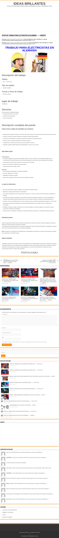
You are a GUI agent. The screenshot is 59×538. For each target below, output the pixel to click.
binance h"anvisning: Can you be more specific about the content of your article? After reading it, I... (28, 488)
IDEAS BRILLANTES (29, 3)
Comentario (5, 314)
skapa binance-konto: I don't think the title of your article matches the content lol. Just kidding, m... (27, 499)
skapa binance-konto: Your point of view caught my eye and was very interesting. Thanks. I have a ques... (29, 467)
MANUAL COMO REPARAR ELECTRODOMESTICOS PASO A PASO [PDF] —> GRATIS (48, 299)
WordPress (27, 532)
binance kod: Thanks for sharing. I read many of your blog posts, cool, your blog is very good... (27, 478)
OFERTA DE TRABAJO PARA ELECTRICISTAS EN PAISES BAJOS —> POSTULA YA (20, 401)
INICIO (4, 514)
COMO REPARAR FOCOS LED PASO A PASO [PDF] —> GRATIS (23, 405)
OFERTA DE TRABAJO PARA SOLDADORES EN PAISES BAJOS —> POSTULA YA (48, 261)
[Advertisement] (29, 19)
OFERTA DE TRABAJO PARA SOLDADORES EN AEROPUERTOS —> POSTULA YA (29, 299)
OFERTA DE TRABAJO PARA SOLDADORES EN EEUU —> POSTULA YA (9, 299)
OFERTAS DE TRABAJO (7, 517)
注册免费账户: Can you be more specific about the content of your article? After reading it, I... (26, 457)
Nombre (4, 327)
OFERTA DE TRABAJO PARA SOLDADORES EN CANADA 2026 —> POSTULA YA (29, 280)
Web (3, 337)
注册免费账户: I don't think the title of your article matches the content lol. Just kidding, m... (26, 473)
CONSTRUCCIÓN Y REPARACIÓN (10, 510)
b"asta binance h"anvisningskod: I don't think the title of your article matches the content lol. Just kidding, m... (30, 493)
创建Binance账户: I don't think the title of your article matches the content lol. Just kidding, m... (26, 483)
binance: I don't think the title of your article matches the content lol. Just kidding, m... (24, 452)
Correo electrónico (6, 332)
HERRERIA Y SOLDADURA (8, 512)
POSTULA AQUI (29, 252)
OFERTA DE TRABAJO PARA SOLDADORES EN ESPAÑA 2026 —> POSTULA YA (10, 280)
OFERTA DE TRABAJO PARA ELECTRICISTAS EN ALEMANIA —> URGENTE (18, 415)
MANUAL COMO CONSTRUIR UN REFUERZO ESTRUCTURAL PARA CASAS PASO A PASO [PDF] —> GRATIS (48, 281)
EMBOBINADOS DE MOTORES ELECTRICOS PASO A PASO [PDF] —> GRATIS (10, 261)
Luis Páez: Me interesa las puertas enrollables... (16, 462)
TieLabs (38, 532)
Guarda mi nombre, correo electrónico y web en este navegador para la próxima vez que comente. (25, 342)
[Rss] (29, 534)
